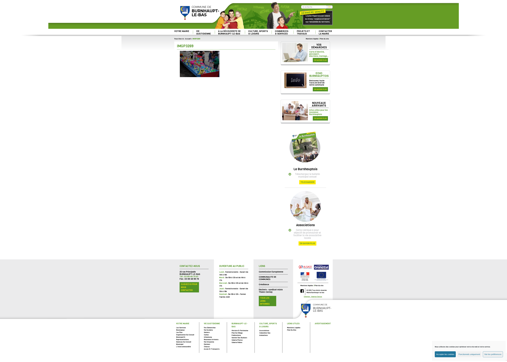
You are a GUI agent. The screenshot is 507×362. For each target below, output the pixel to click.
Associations (305, 225)
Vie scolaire (208, 330)
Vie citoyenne (209, 342)
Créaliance (264, 284)
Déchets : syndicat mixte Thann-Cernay (271, 290)
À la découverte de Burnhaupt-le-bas (229, 32)
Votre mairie (181, 31)
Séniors (207, 332)
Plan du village (237, 333)
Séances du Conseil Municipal (183, 343)
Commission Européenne (271, 271)
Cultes (206, 335)
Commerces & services (281, 32)
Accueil (188, 39)
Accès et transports (212, 349)
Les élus (179, 332)
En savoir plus (320, 60)
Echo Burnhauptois (319, 75)
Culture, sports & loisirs (258, 32)
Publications (236, 335)
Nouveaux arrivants (319, 104)
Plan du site (324, 39)
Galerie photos (237, 340)
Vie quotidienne (203, 32)
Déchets (207, 344)
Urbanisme (208, 337)
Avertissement (323, 323)
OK (329, 7)
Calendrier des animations (264, 334)
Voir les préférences (492, 354)
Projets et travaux (303, 32)
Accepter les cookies (445, 354)
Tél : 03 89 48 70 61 (189, 276)
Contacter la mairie (325, 32)
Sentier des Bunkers (239, 338)
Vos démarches (319, 46)
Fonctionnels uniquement (469, 354)
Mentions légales (312, 39)
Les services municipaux (181, 329)
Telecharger (307, 182)
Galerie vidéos (237, 342)
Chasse (207, 347)
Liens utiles (293, 323)
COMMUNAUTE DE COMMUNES (267, 278)
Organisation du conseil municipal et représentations (185, 337)
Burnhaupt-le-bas (239, 325)
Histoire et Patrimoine (240, 331)
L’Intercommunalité (183, 347)
